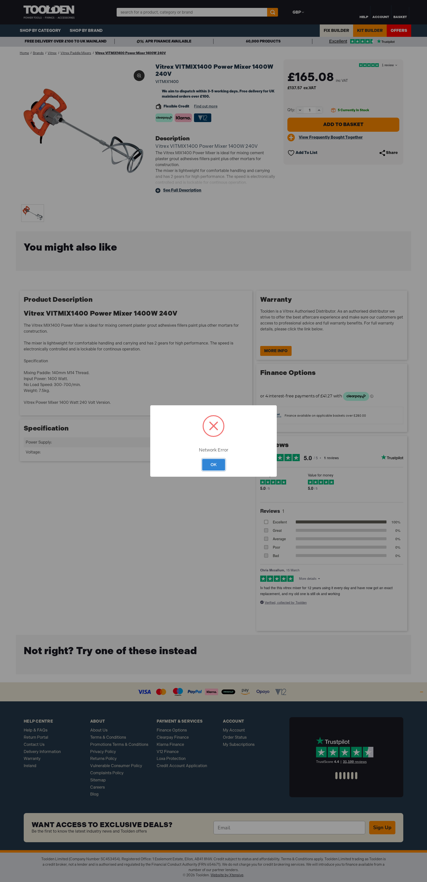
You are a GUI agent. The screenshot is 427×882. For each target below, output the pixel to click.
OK (214, 464)
